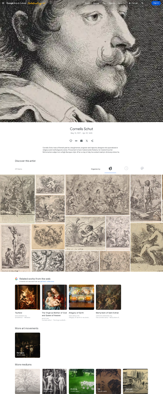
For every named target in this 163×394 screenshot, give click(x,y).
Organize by (95, 169)
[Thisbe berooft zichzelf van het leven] (50, 209)
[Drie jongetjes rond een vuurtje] (48, 261)
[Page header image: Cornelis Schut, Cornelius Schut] (81, 61)
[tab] (110, 169)
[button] (3, 3)
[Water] (85, 233)
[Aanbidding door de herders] (118, 233)
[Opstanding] (145, 198)
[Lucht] (50, 184)
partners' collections (47, 281)
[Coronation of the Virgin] (48, 237)
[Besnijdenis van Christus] (97, 195)
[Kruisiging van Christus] (15, 248)
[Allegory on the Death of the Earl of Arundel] (17, 199)
